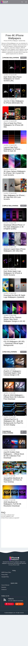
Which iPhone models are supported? (10, 517)
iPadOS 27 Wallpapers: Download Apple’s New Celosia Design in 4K (12, 373)
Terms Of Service (5, 585)
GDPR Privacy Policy (6, 572)
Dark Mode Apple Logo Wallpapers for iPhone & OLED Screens (13, 273)
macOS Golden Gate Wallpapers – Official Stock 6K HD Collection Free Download (14, 455)
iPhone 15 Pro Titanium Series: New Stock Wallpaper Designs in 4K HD (14, 319)
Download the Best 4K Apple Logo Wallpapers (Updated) (14, 296)
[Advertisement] (14, 18)
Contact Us (3, 589)
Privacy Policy (4, 574)
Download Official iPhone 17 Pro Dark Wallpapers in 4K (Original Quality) (14, 227)
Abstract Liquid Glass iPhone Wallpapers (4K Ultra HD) (14, 250)
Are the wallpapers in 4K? (8, 516)
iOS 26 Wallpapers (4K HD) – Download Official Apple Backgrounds (14, 343)
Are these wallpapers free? (8, 514)
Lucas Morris (6, 74)
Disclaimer (3, 587)
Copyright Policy (5, 576)
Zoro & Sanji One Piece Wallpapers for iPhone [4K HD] (13, 125)
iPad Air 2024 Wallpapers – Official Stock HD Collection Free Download (14, 397)
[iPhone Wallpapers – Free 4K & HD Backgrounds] (4, 2)
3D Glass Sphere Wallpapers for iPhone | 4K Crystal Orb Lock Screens (14, 173)
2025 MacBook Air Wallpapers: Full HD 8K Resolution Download (12, 504)
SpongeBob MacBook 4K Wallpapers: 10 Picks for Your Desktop (13, 480)
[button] (22, 2)
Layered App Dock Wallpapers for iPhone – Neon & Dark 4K (13, 149)
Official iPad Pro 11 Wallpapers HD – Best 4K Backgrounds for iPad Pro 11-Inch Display (13, 422)
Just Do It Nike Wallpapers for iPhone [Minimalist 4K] (14, 102)
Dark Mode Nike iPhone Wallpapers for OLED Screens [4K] (13, 79)
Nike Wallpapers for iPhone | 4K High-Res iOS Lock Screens (14, 197)
